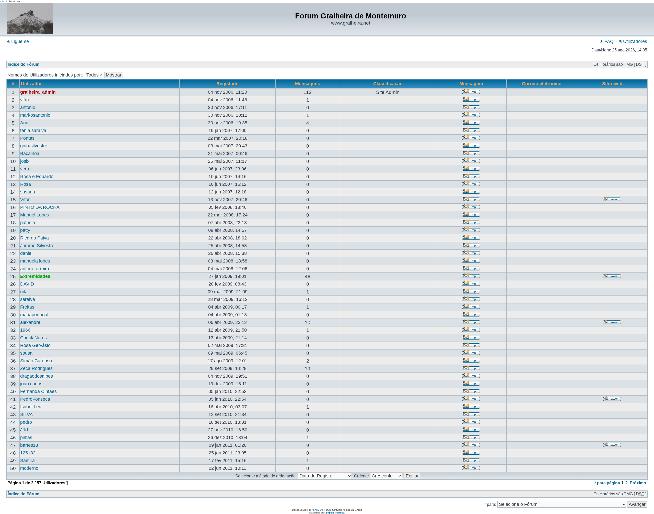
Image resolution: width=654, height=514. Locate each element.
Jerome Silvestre (37, 245)
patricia (27, 222)
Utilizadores (634, 41)
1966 (25, 330)
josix (24, 161)
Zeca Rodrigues (36, 368)
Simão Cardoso (36, 360)
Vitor (25, 199)
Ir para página (606, 483)
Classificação (388, 83)
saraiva (27, 299)
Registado (227, 83)
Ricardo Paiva (34, 237)
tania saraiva (33, 130)
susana (27, 191)
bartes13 (29, 445)
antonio (27, 107)
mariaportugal (34, 314)
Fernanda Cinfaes (38, 391)
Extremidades (35, 276)
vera (24, 168)
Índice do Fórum (23, 64)
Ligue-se (19, 41)
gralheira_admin (38, 92)
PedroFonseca (35, 399)
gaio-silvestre (33, 145)
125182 (28, 452)
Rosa (25, 184)
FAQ (608, 41)
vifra (24, 99)
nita (24, 291)
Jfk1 (24, 429)
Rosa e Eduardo (36, 176)
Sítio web (612, 83)
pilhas (26, 437)
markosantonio (35, 115)
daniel (26, 253)
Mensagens (307, 83)
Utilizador (31, 83)
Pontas (27, 138)
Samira (27, 460)
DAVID (27, 284)
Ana (24, 122)
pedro (26, 422)
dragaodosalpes (36, 376)
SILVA (26, 414)
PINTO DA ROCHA (40, 207)
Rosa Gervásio (35, 345)
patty (25, 230)
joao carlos (31, 383)
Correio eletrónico (542, 83)
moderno (29, 468)
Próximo (638, 483)
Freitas (27, 307)
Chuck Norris (33, 337)
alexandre (30, 322)
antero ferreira (34, 268)
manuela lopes (35, 261)
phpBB (317, 509)
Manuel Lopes (34, 214)
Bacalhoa (29, 153)
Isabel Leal (31, 406)
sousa (26, 353)
